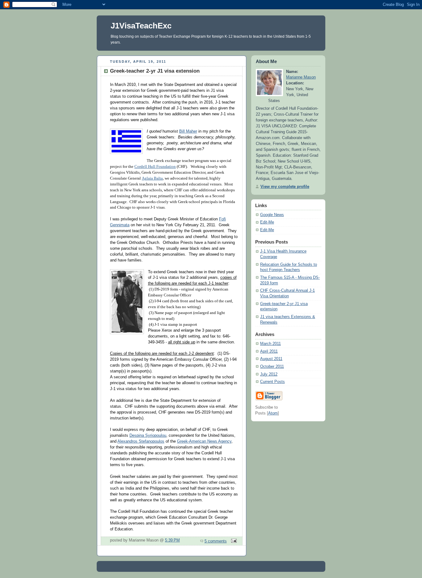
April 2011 (269, 351)
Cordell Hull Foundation (155, 166)
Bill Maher (188, 131)
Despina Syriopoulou (147, 435)
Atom (273, 413)
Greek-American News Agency (204, 441)
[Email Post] (233, 541)
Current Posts (272, 382)
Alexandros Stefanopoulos (140, 441)
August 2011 (271, 359)
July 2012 (268, 374)
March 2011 (270, 344)
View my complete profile (284, 187)
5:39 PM (172, 540)
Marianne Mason (301, 77)
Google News (272, 215)
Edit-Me (267, 222)
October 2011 (272, 366)
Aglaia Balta (152, 178)
